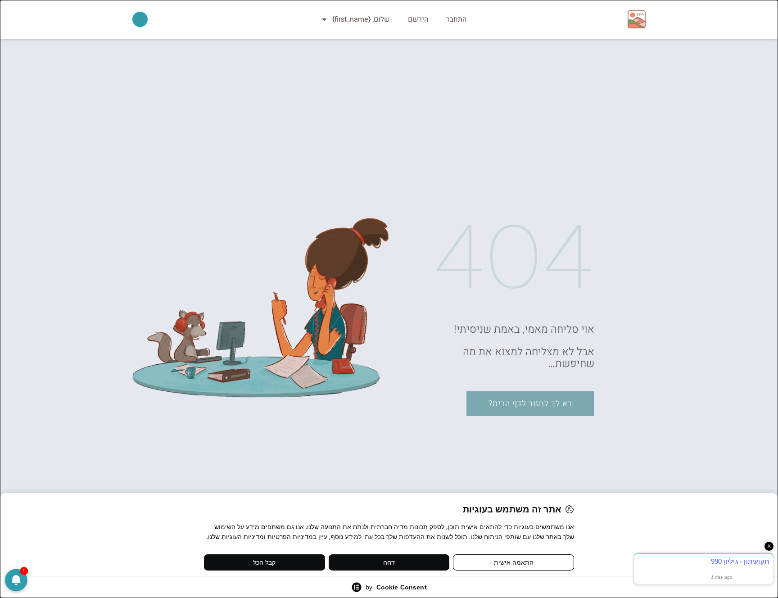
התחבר (456, 19)
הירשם (418, 19)
